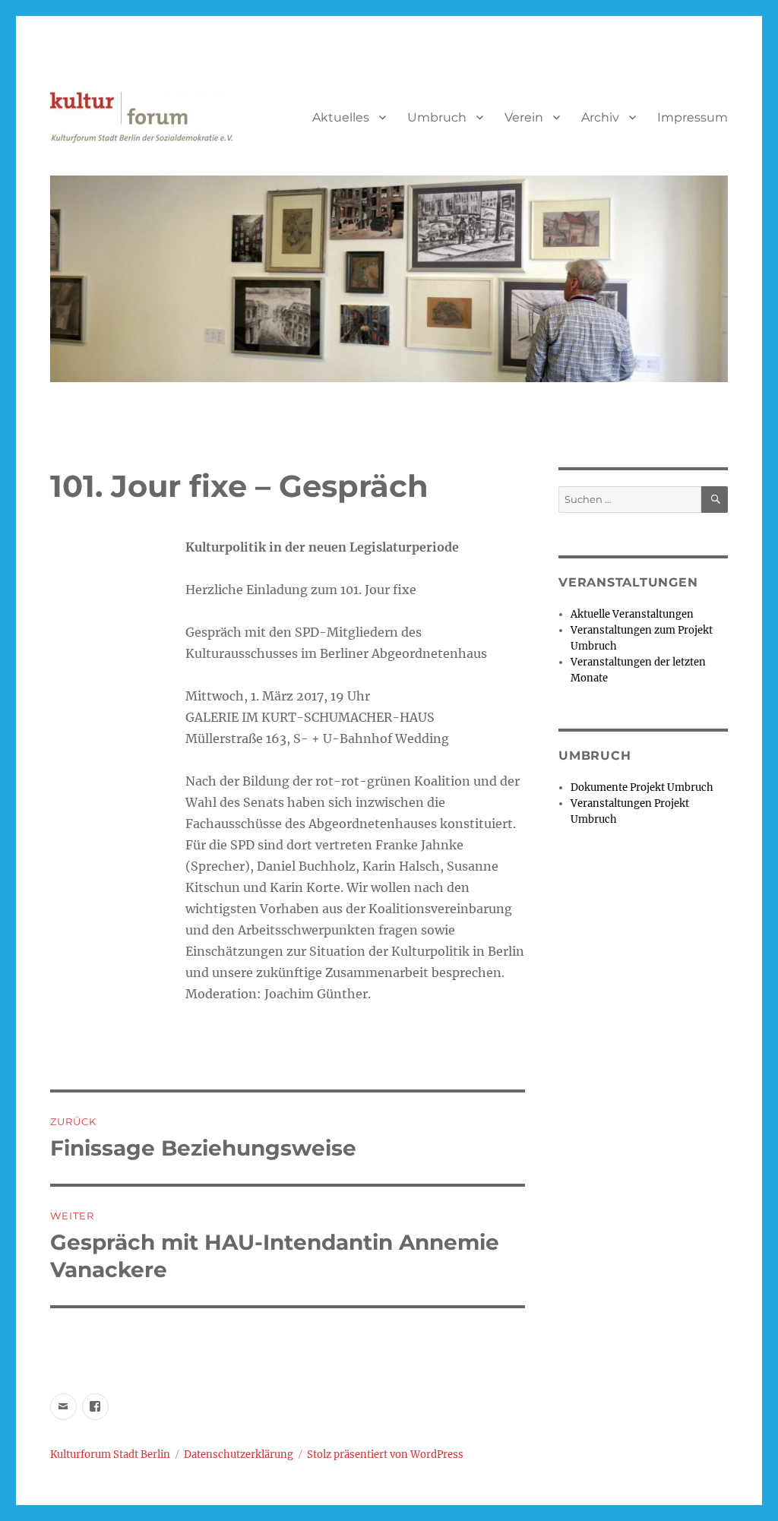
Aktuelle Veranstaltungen (632, 614)
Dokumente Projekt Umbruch (642, 787)
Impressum (692, 117)
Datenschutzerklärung (238, 1454)
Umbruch (436, 117)
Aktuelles (340, 117)
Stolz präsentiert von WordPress (385, 1454)
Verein (523, 117)
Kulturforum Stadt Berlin (110, 1454)
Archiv (600, 117)
